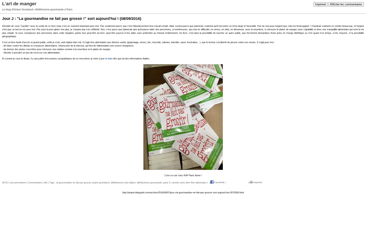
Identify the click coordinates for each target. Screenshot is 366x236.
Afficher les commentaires (346, 4)
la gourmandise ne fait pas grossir (73, 182)
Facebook (219, 182)
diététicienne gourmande (149, 182)
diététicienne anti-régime (123, 182)
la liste (109, 58)
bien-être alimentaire (196, 182)
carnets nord (177, 182)
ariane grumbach (101, 182)
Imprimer (320, 4)
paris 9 (166, 182)
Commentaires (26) (37, 182)
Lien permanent (18, 182)
